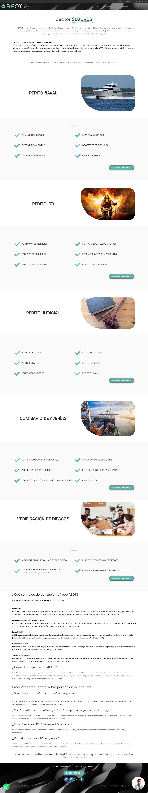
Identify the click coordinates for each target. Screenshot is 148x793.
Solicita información (75, 757)
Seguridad (127, 786)
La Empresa (123, 6)
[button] (6, 786)
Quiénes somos (108, 6)
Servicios (138, 6)
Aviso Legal (102, 786)
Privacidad (111, 786)
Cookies (119, 786)
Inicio (96, 6)
